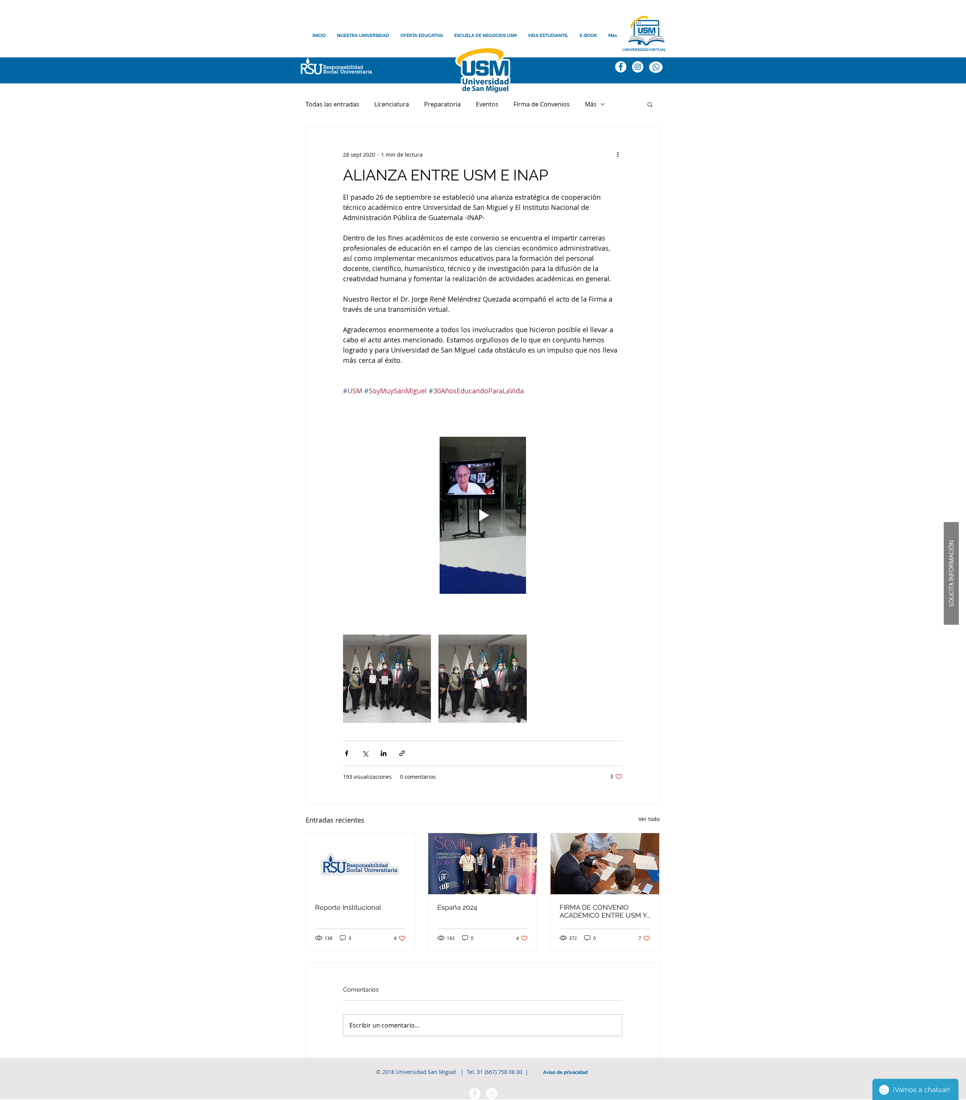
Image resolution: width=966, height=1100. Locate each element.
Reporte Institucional (348, 907)
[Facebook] (620, 66)
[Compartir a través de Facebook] (346, 753)
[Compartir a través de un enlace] (402, 753)
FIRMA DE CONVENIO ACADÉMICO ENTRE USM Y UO (603, 911)
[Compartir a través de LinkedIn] (383, 753)
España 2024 (457, 907)
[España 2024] (482, 863)
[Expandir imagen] (387, 679)
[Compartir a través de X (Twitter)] (365, 753)
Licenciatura (391, 104)
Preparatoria (442, 104)
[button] (334, 67)
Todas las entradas (332, 104)
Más (591, 104)
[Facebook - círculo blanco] (474, 1093)
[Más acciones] (617, 154)
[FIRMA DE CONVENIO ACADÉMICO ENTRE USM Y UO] (605, 863)
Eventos (487, 104)
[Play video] (482, 515)
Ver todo (649, 819)
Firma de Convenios (542, 104)
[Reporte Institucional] (360, 863)
